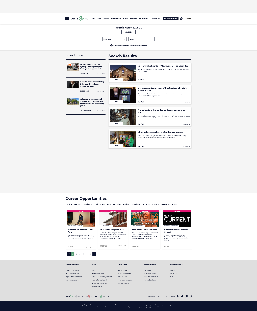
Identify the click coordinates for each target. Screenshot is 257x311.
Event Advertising (123, 277)
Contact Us (173, 273)
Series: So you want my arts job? (102, 277)
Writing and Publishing (105, 204)
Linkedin (186, 296)
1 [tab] (72, 254)
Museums (165, 204)
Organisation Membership (74, 277)
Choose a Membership (72, 270)
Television (136, 204)
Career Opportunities (86, 198)
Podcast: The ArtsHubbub (99, 280)
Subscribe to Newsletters (99, 283)
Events (125, 18)
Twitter (182, 296)
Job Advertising (122, 270)
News (99, 18)
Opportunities (116, 18)
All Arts (146, 204)
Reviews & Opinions (98, 273)
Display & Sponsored (124, 273)
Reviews (106, 18)
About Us (172, 270)
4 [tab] (83, 254)
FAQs (171, 277)
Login (189, 18)
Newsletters (143, 18)
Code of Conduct (170, 296)
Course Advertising (123, 283)
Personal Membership (72, 273)
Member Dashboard (150, 280)
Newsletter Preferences (151, 277)
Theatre (155, 204)
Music (174, 204)
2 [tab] (76, 254)
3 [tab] (79, 254)
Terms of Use (160, 296)
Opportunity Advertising (125, 280)
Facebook (178, 296)
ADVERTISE (156, 18)
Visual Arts (87, 204)
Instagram (190, 296)
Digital (126, 204)
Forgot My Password (150, 273)
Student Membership (72, 280)
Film (119, 204)
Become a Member (170, 18)
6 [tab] (90, 254)
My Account (147, 270)
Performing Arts (73, 204)
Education (133, 18)
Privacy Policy (151, 296)
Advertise (128, 32)
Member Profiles (97, 287)
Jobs (93, 18)
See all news (137, 28)
